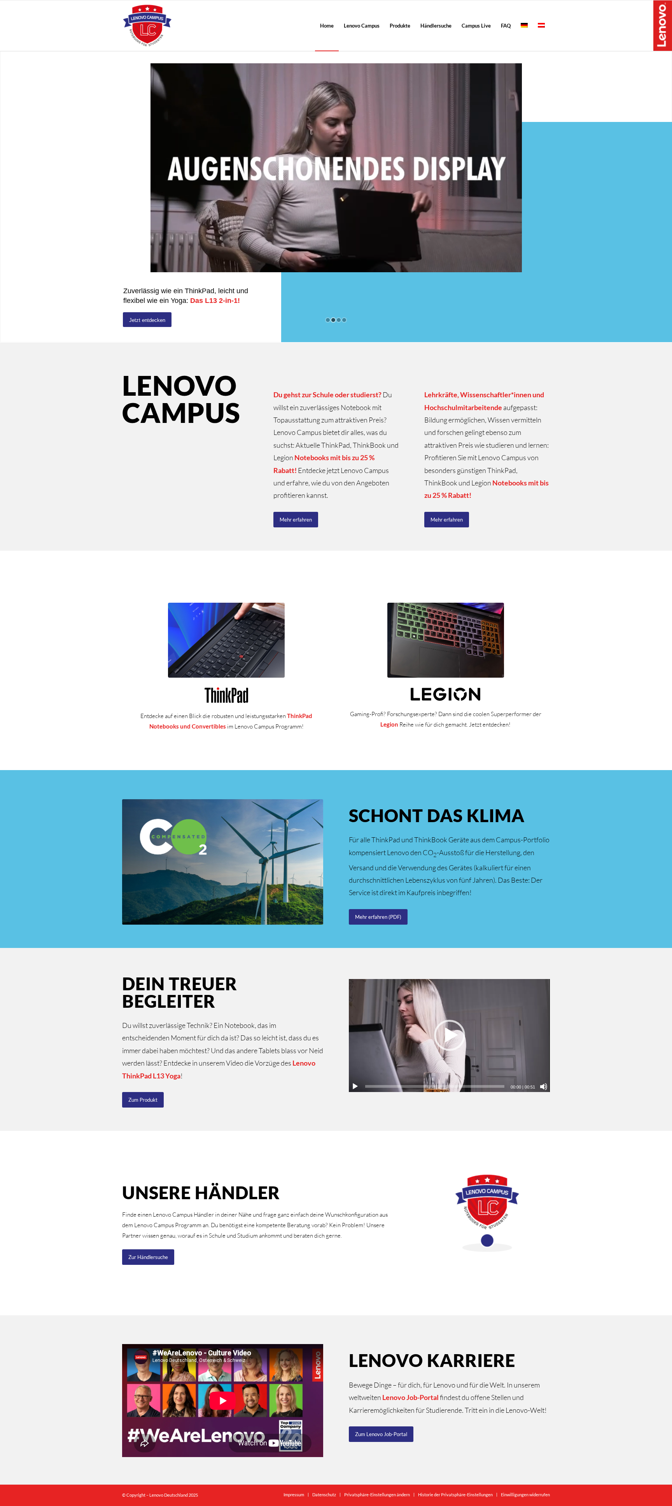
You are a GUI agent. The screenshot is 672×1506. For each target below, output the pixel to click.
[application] (449, 1035)
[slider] (434, 1086)
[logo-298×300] (147, 25)
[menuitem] (327, 25)
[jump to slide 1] (328, 320)
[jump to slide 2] (333, 320)
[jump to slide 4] (344, 320)
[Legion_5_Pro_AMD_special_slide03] (445, 640)
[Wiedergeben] (355, 1086)
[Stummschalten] (544, 1086)
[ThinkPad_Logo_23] (226, 695)
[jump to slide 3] (338, 320)
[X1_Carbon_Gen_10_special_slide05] (226, 640)
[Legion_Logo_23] (445, 694)
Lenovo (662, 25)
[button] (449, 1035)
